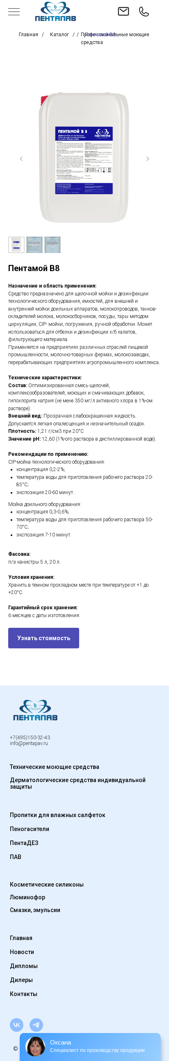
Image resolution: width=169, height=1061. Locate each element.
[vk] (16, 1025)
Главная (28, 34)
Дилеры (21, 980)
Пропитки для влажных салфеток (57, 815)
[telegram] (36, 1025)
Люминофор (27, 897)
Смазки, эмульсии (35, 910)
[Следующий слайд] (148, 159)
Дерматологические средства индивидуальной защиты (78, 783)
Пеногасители (29, 829)
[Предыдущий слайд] (21, 159)
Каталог (59, 34)
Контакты (23, 994)
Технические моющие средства (54, 767)
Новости (22, 952)
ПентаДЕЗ (24, 843)
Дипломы (24, 966)
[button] (43, 638)
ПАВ (15, 857)
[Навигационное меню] (14, 12)
